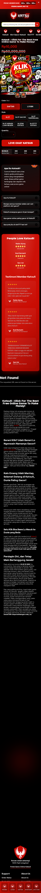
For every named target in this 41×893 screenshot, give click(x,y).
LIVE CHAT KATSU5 (20, 143)
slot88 (16, 425)
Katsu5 (33, 536)
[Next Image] (37, 77)
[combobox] (18, 24)
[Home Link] (20, 16)
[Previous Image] (4, 77)
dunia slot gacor (10, 450)
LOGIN (30, 106)
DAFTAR (10, 106)
